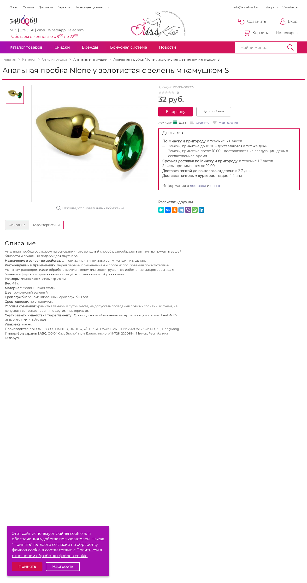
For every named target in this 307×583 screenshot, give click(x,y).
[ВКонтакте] (168, 210)
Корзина (260, 32)
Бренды (90, 47)
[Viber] (188, 210)
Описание (17, 225)
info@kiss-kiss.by (245, 7)
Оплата (28, 7)
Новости (167, 47)
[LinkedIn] (201, 210)
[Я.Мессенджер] (161, 210)
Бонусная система (128, 47)
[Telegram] (181, 210)
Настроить (62, 566)
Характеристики (46, 225)
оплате (216, 186)
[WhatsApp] (195, 210)
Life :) (24, 30)
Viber (41, 30)
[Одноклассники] (174, 210)
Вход (292, 21)
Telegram (76, 30)
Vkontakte (290, 7)
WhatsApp (56, 30)
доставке (198, 186)
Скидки (62, 47)
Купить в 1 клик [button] (213, 111)
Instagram (270, 7)
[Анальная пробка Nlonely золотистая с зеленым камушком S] (90, 143)
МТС (13, 30)
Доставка (46, 7)
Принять (27, 566)
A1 (32, 30)
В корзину (175, 111)
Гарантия (64, 7)
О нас (14, 7)
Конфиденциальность (92, 7)
